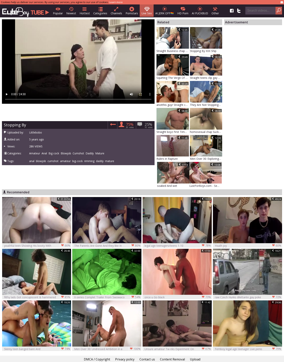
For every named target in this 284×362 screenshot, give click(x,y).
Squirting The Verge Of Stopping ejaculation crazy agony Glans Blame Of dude (172, 78)
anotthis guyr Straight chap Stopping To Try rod (172, 105)
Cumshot (78, 153)
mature (109, 161)
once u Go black (178, 297)
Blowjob (66, 153)
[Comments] (112, 125)
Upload (195, 359)
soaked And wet (167, 186)
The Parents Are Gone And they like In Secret (107, 246)
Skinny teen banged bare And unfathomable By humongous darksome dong (37, 349)
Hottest (85, 13)
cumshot (53, 161)
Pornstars (132, 13)
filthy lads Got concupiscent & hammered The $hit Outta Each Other (37, 297)
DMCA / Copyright (97, 359)
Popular (58, 13)
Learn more (116, 2)
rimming (89, 161)
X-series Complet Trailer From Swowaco (107, 297)
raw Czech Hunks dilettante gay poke (248, 297)
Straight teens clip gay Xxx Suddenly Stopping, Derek (206, 78)
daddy (100, 161)
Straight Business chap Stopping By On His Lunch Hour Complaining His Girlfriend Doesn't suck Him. (172, 51)
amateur (65, 161)
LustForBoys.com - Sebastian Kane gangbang (205, 186)
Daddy (90, 153)
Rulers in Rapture (167, 159)
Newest (71, 13)
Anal (44, 153)
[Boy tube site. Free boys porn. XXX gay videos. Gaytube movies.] (25, 10)
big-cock (77, 161)
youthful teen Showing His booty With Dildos (37, 246)
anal (31, 161)
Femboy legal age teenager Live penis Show (248, 349)
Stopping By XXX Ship (203, 51)
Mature (99, 153)
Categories (100, 13)
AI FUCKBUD (200, 13)
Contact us (147, 359)
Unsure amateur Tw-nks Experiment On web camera (178, 349)
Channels (116, 13)
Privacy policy (124, 359)
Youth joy (248, 245)
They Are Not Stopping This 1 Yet (206, 105)
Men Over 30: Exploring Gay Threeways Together (206, 159)
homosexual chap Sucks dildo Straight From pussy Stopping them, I (206, 132)
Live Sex (146, 13)
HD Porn (182, 13)
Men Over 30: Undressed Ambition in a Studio (107, 349)
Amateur (34, 153)
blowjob (41, 161)
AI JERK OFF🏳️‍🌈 (164, 13)
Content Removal (172, 359)
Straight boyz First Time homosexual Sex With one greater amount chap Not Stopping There (172, 132)
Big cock (53, 153)
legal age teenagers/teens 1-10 (178, 245)
